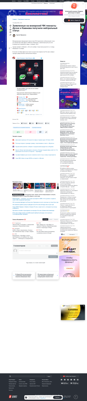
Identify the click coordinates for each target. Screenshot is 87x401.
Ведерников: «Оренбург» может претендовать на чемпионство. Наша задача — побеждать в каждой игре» (23, 237)
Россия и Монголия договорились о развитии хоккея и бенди (46, 232)
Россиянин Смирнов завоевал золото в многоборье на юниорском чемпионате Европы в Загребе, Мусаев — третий (69, 184)
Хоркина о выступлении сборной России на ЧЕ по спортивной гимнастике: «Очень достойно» (68, 155)
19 (38, 223)
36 (66, 166)
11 (66, 211)
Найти (49, 376)
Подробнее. (63, 398)
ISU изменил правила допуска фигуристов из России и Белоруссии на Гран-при (33, 204)
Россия (40, 229)
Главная (15, 19)
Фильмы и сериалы (52, 1)
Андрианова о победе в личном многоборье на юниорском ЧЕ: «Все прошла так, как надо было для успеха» (68, 199)
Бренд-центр (11, 388)
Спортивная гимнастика (36, 3)
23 (14, 234)
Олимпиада (52, 3)
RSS (64, 234)
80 (14, 228)
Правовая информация (46, 383)
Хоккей (19, 1)
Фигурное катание (41, 1)
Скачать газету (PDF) (23, 383)
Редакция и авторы (13, 381)
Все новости (72, 234)
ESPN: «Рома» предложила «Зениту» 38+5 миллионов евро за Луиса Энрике (23, 230)
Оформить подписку (23, 385)
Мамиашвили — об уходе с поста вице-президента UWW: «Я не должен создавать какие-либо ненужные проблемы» (34, 199)
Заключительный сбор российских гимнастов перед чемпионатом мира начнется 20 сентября (68, 74)
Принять (57, 397)
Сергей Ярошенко (21, 35)
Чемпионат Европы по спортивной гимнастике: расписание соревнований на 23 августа (68, 192)
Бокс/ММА (26, 1)
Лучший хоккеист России (35, 385)
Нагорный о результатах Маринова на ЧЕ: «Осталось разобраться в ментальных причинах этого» (67, 133)
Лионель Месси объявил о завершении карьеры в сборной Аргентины (23, 225)
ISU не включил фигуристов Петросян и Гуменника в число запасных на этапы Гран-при (35, 202)
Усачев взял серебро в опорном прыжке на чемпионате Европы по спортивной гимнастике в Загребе (68, 215)
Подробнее (43, 398)
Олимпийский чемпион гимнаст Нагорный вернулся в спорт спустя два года (68, 67)
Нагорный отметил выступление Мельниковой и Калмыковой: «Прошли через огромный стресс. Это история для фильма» (69, 140)
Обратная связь (45, 385)
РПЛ (16, 234)
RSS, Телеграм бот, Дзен (47, 381)
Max (48, 123)
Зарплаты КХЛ (32, 383)
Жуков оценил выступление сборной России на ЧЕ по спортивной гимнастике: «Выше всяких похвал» (67, 125)
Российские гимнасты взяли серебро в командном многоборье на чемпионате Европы (68, 170)
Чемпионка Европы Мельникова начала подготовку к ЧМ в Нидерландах (68, 85)
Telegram (25, 123)
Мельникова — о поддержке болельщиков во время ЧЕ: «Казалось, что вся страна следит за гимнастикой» (68, 177)
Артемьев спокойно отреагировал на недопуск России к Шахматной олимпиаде (33, 210)
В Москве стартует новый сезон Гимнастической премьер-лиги (68, 112)
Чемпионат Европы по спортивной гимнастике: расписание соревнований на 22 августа (68, 222)
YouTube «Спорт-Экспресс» (70, 376)
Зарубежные (18, 223)
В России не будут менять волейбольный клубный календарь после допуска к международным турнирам (32, 213)
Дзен (32, 123)
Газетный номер (22, 381)
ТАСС (17, 119)
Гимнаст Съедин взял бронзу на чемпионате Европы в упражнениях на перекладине (68, 206)
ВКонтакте (40, 123)
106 (14, 223)
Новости (46, 3)
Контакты (11, 390)
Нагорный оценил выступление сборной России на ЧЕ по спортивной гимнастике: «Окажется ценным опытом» (68, 148)
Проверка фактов (12, 383)
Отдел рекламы (12, 385)
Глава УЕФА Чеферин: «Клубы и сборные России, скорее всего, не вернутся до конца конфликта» (35, 207)
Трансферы (17, 228)
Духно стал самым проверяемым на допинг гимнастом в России (68, 79)
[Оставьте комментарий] (38, 250)
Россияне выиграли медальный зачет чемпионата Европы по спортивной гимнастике (68, 162)
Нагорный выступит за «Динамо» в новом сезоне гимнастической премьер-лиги (68, 119)
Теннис (32, 1)
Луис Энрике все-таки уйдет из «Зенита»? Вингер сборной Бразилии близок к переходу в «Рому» (47, 226)
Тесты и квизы (32, 381)
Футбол (13, 1)
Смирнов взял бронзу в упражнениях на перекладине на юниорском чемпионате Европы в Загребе (69, 229)
